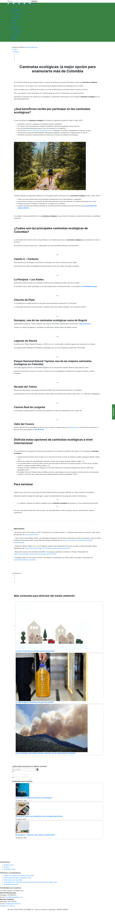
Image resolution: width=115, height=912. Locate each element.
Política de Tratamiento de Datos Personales (19, 875)
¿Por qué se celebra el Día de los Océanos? (34, 798)
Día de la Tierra (85, 324)
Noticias (29, 47)
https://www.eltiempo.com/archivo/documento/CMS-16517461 (35, 554)
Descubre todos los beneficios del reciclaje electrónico (39, 816)
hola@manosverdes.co (13, 904)
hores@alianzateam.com (14, 897)
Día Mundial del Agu (89, 286)
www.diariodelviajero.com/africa (25, 560)
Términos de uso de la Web (13, 880)
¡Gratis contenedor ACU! (20, 775)
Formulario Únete (9, 869)
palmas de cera (74, 427)
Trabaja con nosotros (7, 906)
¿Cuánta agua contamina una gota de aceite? (35, 702)
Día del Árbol (39, 429)
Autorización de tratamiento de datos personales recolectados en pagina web (30, 882)
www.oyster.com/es (31, 534)
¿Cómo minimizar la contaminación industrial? (35, 651)
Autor (36, 47)
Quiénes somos (9, 865)
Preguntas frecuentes (11, 884)
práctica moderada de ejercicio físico (39, 130)
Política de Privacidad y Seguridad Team (17, 878)
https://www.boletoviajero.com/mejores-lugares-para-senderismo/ (47, 548)
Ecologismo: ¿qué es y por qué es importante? (35, 835)
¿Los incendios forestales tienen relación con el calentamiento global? (46, 753)
